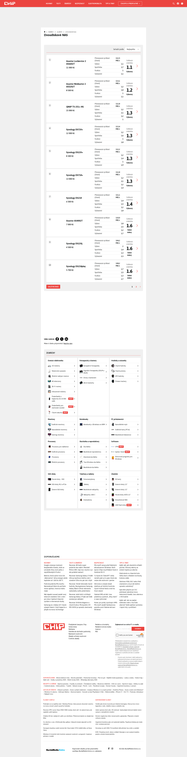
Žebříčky (67, 3)
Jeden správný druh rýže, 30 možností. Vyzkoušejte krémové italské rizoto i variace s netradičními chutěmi (118, 711)
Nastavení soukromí (75, 634)
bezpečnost (99, 563)
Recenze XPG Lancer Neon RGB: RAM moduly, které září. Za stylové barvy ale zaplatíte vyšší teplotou (67, 711)
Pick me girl (101, 678)
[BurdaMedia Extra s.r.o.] (54, 626)
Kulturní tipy (138, 678)
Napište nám (68, 343)
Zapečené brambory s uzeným (126, 686)
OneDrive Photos (118, 690)
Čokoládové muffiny (90, 684)
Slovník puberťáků (76, 678)
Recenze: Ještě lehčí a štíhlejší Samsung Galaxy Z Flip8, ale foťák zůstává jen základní (80, 596)
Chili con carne (116, 684)
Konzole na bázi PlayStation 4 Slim (93, 692)
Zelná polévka (60, 686)
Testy (58, 3)
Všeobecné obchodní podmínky (80, 631)
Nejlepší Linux (48, 694)
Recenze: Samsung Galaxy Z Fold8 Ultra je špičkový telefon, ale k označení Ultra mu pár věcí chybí (81, 578)
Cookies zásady (74, 638)
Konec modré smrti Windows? (134, 690)
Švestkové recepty (99, 686)
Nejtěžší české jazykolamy (115, 678)
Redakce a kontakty (102, 624)
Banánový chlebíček (104, 684)
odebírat (138, 629)
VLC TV (126, 692)
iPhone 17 (119, 692)
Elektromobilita (95, 3)
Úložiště (59, 32)
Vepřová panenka (62, 684)
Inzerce (98, 629)
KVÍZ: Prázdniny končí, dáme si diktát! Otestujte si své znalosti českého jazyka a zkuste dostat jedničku (117, 733)
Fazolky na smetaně (76, 684)
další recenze (53, 287)
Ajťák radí (46, 680)
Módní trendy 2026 (73, 680)
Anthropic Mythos (63, 692)
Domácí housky (111, 686)
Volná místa (73, 627)
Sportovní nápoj (127, 684)
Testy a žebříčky (75, 563)
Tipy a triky (109, 3)
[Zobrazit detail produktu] (93, 66)
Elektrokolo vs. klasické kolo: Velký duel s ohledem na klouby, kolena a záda (130, 575)
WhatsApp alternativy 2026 (89, 680)
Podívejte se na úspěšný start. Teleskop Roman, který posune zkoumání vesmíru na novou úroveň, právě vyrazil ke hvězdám (68, 705)
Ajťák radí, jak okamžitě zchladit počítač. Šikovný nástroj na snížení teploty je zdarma (130, 567)
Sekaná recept (77, 686)
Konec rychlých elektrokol (78, 690)
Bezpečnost (80, 3)
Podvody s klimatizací (136, 692)
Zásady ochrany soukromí (77, 636)
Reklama (72, 629)
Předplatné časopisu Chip (77, 624)
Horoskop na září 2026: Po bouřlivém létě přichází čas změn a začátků (117, 728)
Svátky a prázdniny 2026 (58, 680)
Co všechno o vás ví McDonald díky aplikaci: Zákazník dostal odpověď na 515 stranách (67, 723)
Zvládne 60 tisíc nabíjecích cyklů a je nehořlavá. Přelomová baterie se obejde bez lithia (68, 717)
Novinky (49, 3)
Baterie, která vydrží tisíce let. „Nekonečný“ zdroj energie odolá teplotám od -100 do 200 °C (55, 578)
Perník (85, 686)
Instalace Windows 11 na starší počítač (99, 690)
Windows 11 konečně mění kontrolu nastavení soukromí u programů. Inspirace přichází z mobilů (67, 735)
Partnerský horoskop (90, 678)
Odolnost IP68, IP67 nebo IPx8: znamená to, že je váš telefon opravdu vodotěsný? (130, 584)
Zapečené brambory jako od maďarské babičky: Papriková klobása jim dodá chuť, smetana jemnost (118, 723)
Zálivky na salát (138, 684)
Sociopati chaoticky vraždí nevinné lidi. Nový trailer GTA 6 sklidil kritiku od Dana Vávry (67, 729)
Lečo (90, 686)
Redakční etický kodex (103, 627)
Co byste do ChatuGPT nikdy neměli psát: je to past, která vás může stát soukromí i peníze (105, 578)
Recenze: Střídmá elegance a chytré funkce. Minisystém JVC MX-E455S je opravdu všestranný (80, 605)
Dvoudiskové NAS (70, 32)
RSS (96, 631)
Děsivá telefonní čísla (62, 678)
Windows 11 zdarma (50, 692)
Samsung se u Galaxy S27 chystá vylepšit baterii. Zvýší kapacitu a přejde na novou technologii (55, 607)
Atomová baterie (76, 692)
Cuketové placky (49, 686)
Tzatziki (68, 686)
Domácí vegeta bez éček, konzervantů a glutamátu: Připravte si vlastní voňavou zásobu (117, 717)
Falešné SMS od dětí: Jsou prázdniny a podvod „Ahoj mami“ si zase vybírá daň (105, 596)
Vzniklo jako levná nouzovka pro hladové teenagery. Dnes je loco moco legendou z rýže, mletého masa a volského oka (117, 705)
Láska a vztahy (129, 678)
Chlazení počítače (63, 690)
